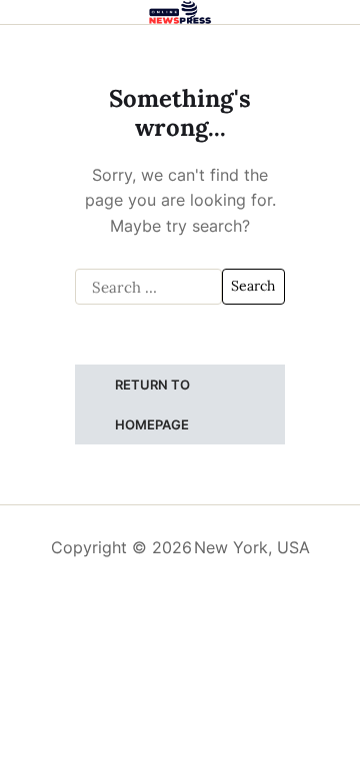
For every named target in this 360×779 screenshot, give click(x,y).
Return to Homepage (152, 404)
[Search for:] (148, 287)
